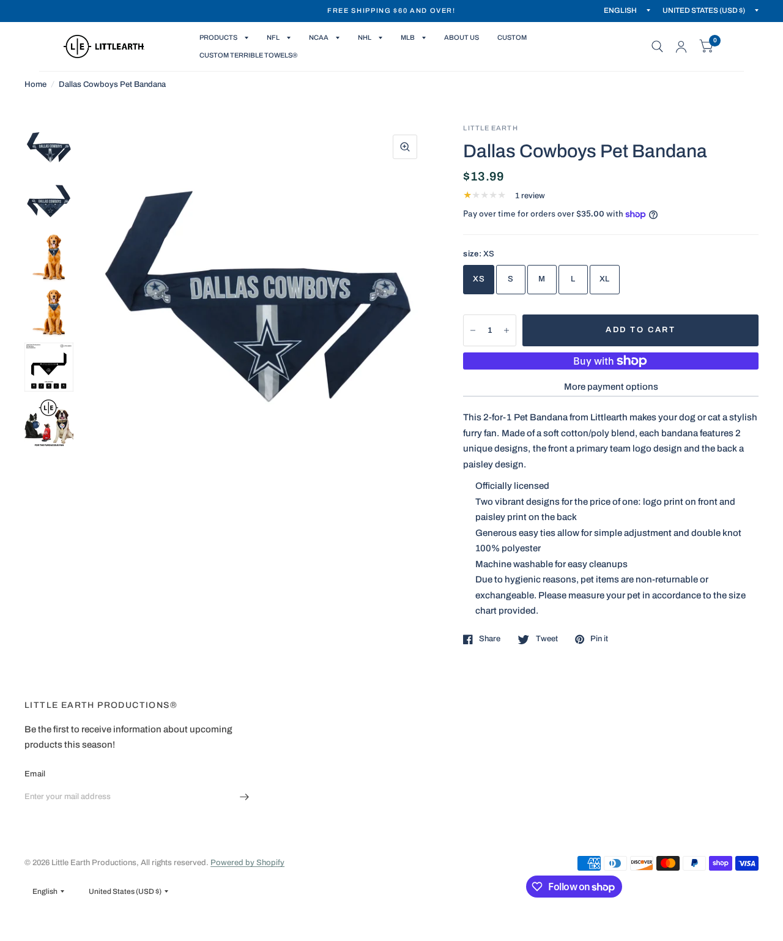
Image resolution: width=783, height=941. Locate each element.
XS (478, 279)
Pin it (599, 638)
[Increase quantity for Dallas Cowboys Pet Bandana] (506, 330)
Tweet (546, 638)
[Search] (657, 46)
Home (35, 84)
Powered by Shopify (247, 862)
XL (604, 279)
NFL (273, 37)
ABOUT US (461, 37)
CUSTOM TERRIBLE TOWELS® (248, 55)
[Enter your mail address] (244, 797)
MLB (408, 37)
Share (489, 638)
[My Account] (681, 46)
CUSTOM (512, 37)
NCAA (318, 37)
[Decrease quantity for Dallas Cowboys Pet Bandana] (473, 330)
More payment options (611, 387)
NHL (364, 37)
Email (34, 774)
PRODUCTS (218, 37)
